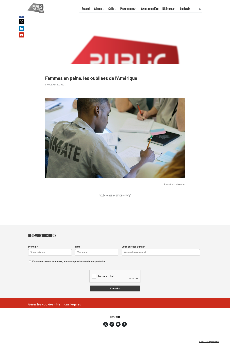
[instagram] (111, 324)
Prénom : (33, 246)
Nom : (78, 246)
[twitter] (105, 324)
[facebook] (124, 324)
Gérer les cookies (41, 304)
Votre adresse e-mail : (133, 246)
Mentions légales (68, 304)
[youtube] (118, 324)
